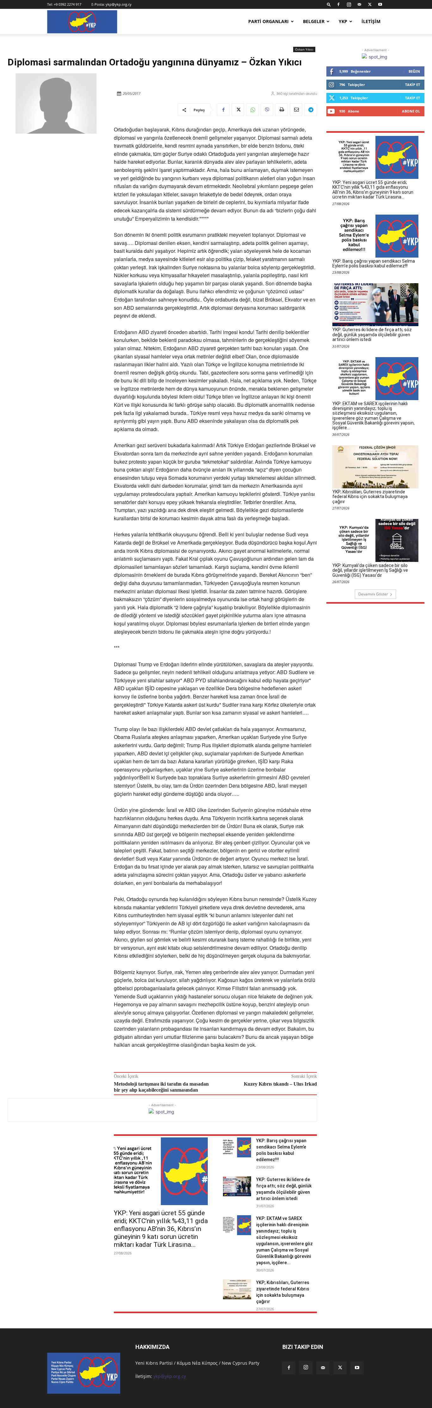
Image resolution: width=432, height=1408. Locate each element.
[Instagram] (349, 4)
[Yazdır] (281, 109)
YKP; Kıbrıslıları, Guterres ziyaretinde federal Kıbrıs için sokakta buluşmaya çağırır (370, 496)
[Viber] (267, 109)
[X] (369, 4)
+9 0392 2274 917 (67, 4)
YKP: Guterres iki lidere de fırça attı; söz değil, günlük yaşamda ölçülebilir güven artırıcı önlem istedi (372, 334)
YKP (343, 21)
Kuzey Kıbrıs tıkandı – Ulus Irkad (280, 1084)
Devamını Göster (373, 594)
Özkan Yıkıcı (304, 49)
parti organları (268, 21)
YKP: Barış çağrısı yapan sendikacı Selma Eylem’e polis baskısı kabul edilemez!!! (373, 263)
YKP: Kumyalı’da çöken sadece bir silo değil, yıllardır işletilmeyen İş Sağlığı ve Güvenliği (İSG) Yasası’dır (370, 570)
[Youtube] (380, 4)
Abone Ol (411, 111)
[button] (329, 4)
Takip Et (412, 84)
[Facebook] (338, 4)
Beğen (414, 71)
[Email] (296, 109)
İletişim (370, 21)
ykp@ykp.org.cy (119, 4)
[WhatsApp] (252, 109)
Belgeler (313, 21)
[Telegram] (310, 109)
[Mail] (359, 4)
